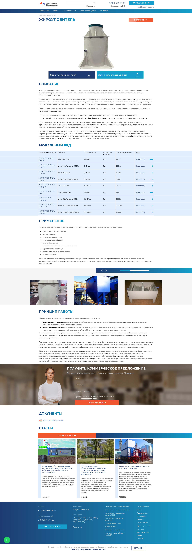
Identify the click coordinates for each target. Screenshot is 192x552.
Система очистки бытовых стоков (117, 507)
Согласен (138, 548)
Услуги (56, 11)
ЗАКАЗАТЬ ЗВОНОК (141, 3)
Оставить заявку (97, 403)
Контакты (104, 11)
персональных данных (89, 398)
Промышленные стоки (113, 523)
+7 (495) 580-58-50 (47, 510)
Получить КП (140, 20)
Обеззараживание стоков (114, 530)
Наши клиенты (142, 523)
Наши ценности (143, 507)
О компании (68, 11)
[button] (102, 270)
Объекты (140, 519)
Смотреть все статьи (67, 435)
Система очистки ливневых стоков (117, 510)
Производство (142, 513)
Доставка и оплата (143, 532)
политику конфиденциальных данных (88, 549)
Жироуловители (110, 527)
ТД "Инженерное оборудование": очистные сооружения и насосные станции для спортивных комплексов (93, 470)
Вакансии (140, 539)
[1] (125, 270)
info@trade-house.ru (145, 7)
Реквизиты (77, 527)
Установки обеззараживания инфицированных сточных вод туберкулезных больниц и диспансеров (57, 469)
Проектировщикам (88, 11)
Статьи (139, 535)
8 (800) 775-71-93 (117, 3)
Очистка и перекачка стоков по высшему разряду (134, 467)
